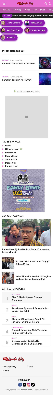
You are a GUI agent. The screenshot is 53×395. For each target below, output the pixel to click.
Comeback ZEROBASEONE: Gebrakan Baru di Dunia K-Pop (27, 342)
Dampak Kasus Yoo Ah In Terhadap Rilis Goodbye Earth (29, 331)
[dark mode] (50, 3)
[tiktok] (33, 385)
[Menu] (4, 3)
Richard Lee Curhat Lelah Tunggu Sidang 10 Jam (32, 262)
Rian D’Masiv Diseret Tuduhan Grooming (27, 298)
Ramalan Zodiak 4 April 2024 (16, 80)
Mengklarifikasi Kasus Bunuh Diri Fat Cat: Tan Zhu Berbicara (28, 320)
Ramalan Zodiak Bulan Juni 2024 (18, 63)
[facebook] (20, 385)
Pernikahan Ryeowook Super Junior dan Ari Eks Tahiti (30, 309)
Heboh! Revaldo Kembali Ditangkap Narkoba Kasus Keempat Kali (33, 277)
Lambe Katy (26, 390)
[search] (46, 3)
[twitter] (24, 385)
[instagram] (28, 385)
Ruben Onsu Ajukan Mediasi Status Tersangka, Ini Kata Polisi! (26, 250)
